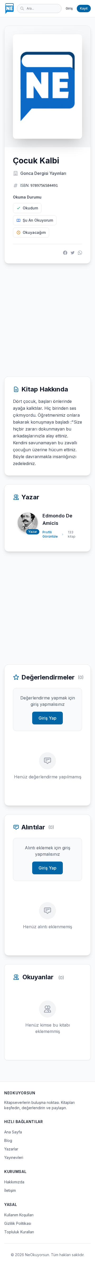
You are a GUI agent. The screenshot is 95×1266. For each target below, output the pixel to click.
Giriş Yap (47, 718)
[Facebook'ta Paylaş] (65, 253)
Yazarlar (11, 1149)
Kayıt (84, 8)
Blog (8, 1140)
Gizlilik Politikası (17, 1223)
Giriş (69, 8)
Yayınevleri (13, 1157)
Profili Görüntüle (50, 534)
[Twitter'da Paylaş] (72, 253)
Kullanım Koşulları (19, 1215)
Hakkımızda (14, 1182)
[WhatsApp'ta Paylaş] (80, 253)
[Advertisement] (47, 320)
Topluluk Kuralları (19, 1232)
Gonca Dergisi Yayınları (43, 173)
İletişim (10, 1190)
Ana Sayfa (13, 1132)
